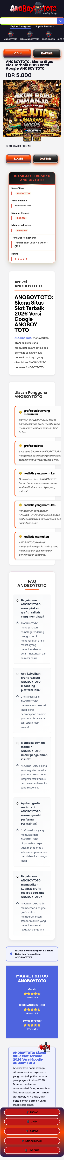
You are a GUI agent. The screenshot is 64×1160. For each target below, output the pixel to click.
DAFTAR (46, 53)
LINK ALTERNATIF (34, 1140)
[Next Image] (58, 109)
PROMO (34, 1113)
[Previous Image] (6, 109)
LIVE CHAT (34, 1149)
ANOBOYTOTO (23, 337)
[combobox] (28, 21)
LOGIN (17, 53)
